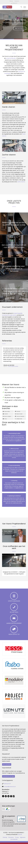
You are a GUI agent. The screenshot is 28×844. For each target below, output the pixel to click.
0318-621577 (14, 3)
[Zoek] (20, 7)
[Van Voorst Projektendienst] (11, 7)
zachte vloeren (21, 182)
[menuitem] (20, 7)
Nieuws (11, 1)
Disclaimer (11, 837)
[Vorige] (1, 24)
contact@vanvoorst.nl (10, 786)
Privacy (17, 837)
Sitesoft (20, 834)
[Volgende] (26, 24)
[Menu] (24, 7)
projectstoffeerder (11, 58)
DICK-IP (23, 364)
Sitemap (5, 837)
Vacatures (17, 1)
